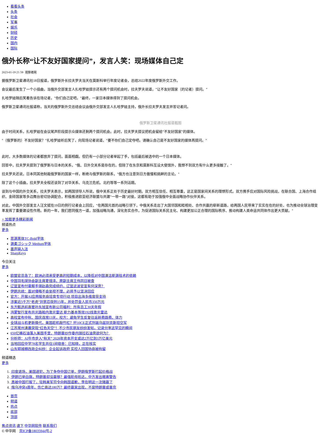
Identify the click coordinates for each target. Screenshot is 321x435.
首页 (13, 396)
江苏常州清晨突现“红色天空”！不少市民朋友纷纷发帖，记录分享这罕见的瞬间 (71, 328)
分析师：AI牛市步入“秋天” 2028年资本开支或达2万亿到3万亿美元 (61, 338)
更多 (5, 230)
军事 (13, 22)
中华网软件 (33, 426)
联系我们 (50, 426)
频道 (13, 401)
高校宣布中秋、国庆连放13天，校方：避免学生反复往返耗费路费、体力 (66, 317)
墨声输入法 (19, 249)
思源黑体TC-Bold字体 (27, 238)
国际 (13, 48)
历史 (13, 38)
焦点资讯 (9, 426)
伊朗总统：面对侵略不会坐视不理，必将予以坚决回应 (52, 291)
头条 (13, 12)
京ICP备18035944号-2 (35, 431)
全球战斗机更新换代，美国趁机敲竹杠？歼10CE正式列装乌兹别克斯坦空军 (68, 323)
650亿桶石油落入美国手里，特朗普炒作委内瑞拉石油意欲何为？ (60, 333)
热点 (13, 406)
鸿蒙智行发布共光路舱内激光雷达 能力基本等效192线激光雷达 (58, 312)
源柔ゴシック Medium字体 (30, 244)
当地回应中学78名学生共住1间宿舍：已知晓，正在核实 (53, 344)
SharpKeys (18, 253)
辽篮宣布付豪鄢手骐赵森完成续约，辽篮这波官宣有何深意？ (57, 286)
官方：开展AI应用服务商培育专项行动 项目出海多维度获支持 (58, 296)
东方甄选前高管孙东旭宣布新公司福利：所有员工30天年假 (55, 307)
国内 (13, 43)
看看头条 (17, 6)
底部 (13, 412)
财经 (13, 32)
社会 (13, 17)
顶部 (13, 417)
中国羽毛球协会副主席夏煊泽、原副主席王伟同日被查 (52, 281)
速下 (20, 426)
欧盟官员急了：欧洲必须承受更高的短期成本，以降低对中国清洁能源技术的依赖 (73, 275)
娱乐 (13, 27)
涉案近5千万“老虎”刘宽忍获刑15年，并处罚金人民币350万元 (57, 302)
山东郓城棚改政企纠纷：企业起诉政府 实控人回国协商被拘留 (58, 349)
